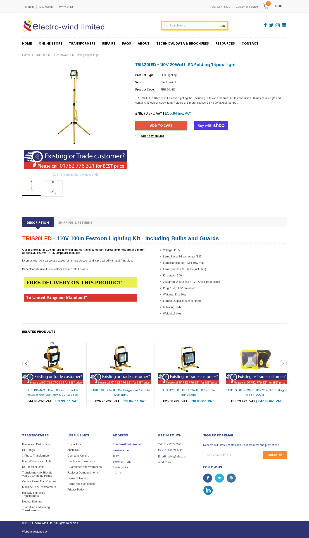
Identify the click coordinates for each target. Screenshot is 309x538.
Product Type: (144, 75)
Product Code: (145, 89)
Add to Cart (161, 125)
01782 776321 (173, 444)
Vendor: (140, 82)
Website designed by (35, 531)
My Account (46, 6)
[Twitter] (271, 25)
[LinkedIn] (284, 25)
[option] (75, 115)
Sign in (29, 6)
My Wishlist (66, 6)
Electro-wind (168, 82)
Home (26, 55)
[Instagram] (278, 25)
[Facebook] (265, 25)
